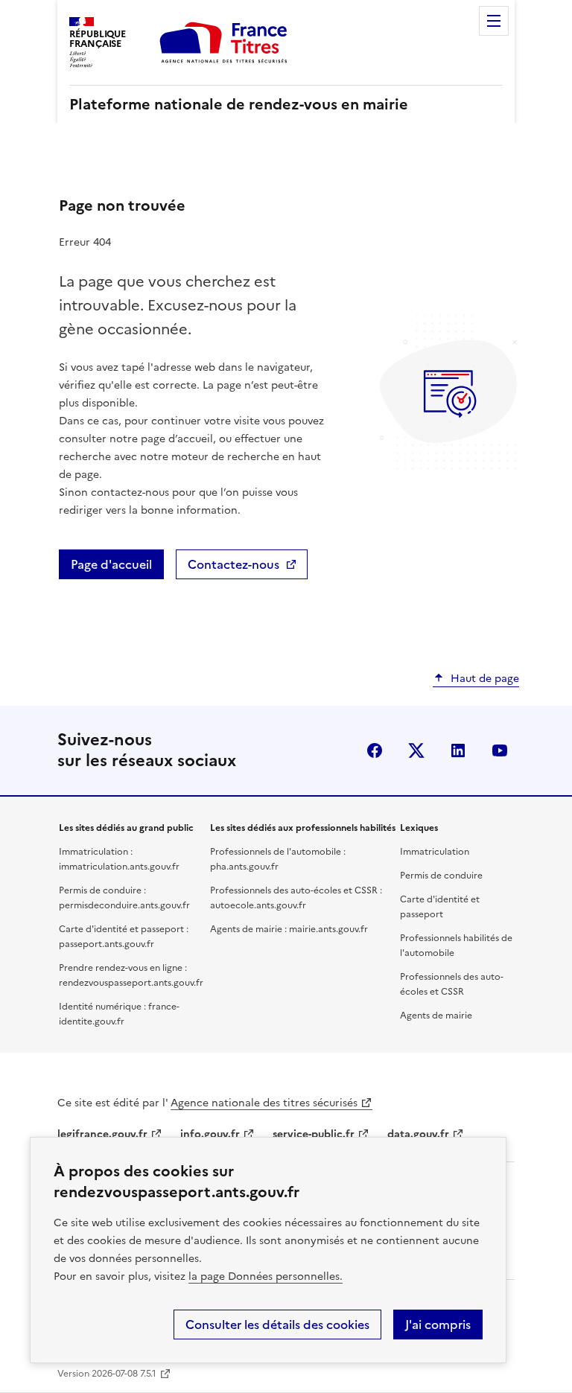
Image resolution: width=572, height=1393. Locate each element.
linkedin (458, 750)
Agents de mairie (436, 1015)
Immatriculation (434, 851)
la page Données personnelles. (265, 1276)
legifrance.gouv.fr (102, 1134)
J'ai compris (438, 1324)
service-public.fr (314, 1134)
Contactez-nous (233, 564)
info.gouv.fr (210, 1134)
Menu (494, 21)
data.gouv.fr (418, 1134)
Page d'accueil (111, 564)
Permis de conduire (441, 875)
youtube (500, 750)
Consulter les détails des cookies (277, 1324)
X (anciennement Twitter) (416, 750)
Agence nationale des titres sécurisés (264, 1103)
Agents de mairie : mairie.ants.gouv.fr (289, 929)
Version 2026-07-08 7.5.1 (106, 1373)
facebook (375, 750)
